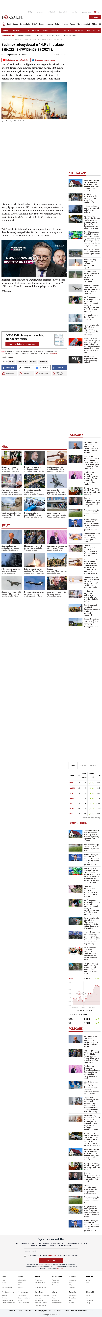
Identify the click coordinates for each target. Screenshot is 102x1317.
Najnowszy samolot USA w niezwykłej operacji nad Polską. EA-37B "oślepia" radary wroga (11, 594)
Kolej (70, 1285)
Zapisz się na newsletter (45, 60)
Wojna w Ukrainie (53, 35)
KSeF (20, 1285)
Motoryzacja (66, 30)
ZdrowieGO (90, 1292)
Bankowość (91, 30)
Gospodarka (23, 1292)
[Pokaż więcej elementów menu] (100, 24)
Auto (70, 1300)
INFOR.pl (30, 12)
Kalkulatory (39, 1292)
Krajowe (4, 1295)
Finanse (20, 1287)
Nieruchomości (57, 1276)
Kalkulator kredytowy (41, 1305)
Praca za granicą (40, 1287)
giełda (11, 362)
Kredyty (20, 1300)
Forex (87, 1285)
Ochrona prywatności (43, 1311)
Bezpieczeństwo (8, 1292)
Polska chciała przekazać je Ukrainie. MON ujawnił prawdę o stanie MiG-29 (56, 492)
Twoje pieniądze (23, 1303)
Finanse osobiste (24, 35)
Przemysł (35, 30)
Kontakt (12, 1311)
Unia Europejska (7, 1287)
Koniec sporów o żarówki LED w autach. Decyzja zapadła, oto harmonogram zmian (33, 515)
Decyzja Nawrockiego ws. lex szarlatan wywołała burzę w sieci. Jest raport (33, 469)
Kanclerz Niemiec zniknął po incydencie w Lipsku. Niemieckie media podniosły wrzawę (11, 548)
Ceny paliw (39, 35)
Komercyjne (55, 1285)
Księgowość (55, 1300)
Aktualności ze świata (8, 1303)
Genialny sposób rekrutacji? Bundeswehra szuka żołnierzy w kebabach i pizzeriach (57, 571)
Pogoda (71, 1303)
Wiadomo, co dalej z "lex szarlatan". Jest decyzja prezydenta (11, 515)
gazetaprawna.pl (86, 12)
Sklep (97, 12)
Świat (4, 1276)
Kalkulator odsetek (41, 1303)
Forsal (3, 39)
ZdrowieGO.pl (63, 12)
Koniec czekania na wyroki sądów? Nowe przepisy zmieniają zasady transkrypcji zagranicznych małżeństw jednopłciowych (55, 469)
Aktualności (17, 30)
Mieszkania (55, 1282)
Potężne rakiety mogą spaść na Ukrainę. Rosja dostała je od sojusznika (34, 571)
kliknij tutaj (60, 1268)
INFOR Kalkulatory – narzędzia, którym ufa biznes (24, 337)
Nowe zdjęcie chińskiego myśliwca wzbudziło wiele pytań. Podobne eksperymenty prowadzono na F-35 (34, 594)
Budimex (33, 362)
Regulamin (57, 1311)
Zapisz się (51, 1260)
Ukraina (4, 1282)
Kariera (37, 1285)
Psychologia (89, 1300)
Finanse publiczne (24, 1298)
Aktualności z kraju (7, 1300)
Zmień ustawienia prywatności (75, 1311)
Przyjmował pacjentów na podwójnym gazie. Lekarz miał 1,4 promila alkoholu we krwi (11, 492)
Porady (88, 1303)
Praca (37, 1276)
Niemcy (4, 1285)
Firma (27, 30)
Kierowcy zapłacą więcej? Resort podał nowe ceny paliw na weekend (9, 469)
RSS (91, 1311)
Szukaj (96, 17)
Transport (72, 1276)
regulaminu (52, 1255)
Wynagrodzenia (40, 1282)
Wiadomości (72, 1295)
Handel (45, 30)
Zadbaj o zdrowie (69, 35)
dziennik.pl (40, 12)
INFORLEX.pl (51, 12)
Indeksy (88, 1280)
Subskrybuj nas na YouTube (17, 60)
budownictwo (22, 362)
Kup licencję (53, 353)
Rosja (3, 1280)
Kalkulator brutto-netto (42, 1295)
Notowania (90, 1276)
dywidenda (43, 362)
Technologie (79, 30)
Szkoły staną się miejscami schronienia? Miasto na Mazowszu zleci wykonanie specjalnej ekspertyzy (56, 515)
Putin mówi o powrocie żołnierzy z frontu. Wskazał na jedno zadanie (56, 594)
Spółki (87, 1282)
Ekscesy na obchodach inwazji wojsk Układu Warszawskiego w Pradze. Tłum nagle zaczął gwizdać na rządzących (33, 548)
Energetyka (55, 30)
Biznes (5, 30)
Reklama (28, 1311)
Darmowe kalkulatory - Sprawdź (22, 344)
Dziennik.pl (73, 1292)
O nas (20, 1311)
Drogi (70, 1282)
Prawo (54, 1295)
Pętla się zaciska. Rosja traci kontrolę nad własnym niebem (10, 571)
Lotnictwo (72, 1287)
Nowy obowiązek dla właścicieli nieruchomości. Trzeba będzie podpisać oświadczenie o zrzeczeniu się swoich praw (33, 492)
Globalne (4, 1298)
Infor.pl (54, 1292)
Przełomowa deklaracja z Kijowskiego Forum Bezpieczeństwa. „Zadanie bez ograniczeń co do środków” (57, 548)
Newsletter (74, 12)
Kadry (54, 1298)
